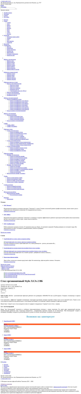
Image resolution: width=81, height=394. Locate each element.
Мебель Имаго (11, 66)
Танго (8, 32)
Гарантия (9, 42)
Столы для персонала (13, 130)
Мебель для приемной (10, 113)
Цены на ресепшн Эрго (16, 116)
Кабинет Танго (11, 73)
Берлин (9, 28)
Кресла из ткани (14, 85)
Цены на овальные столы (17, 149)
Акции (9, 38)
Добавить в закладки (6, 384)
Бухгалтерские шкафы (16, 194)
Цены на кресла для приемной (15, 120)
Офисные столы (8, 129)
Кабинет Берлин (11, 79)
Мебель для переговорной (11, 98)
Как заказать (10, 41)
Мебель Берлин (11, 68)
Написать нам (10, 55)
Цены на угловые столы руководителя (20, 145)
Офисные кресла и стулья (11, 82)
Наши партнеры (11, 49)
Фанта (8, 27)
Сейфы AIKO (10, 125)
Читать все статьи (5, 264)
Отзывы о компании (12, 54)
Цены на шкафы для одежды (18, 162)
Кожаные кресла (14, 89)
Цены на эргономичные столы (18, 133)
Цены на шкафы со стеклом (17, 159)
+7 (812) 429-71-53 (6, 1)
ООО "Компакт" (8, 205)
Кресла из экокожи (15, 88)
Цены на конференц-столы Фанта (19, 100)
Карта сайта (4, 385)
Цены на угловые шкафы (17, 163)
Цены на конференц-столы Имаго (19, 103)
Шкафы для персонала (13, 155)
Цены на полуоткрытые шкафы (18, 157)
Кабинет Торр (10, 76)
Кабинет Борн (11, 75)
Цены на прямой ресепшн (14, 186)
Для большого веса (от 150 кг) (18, 90)
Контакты (6, 44)
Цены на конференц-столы (14, 99)
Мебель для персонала (10, 59)
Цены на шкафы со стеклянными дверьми (21, 169)
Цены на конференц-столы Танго (19, 106)
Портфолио (7, 373)
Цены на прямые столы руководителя (20, 142)
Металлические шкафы (13, 193)
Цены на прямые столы (16, 132)
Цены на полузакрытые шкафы (18, 167)
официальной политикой (60, 387)
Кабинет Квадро (11, 78)
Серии (5, 21)
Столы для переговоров (13, 146)
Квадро (9, 34)
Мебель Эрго (10, 61)
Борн (8, 29)
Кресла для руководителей (14, 83)
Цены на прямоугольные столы (18, 147)
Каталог (6, 19)
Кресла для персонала (13, 92)
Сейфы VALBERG (12, 126)
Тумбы (5, 176)
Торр (8, 31)
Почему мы (10, 51)
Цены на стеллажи (15, 166)
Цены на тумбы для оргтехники (15, 180)
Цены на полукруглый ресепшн (15, 189)
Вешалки (6, 197)
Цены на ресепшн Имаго (17, 118)
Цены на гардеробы (15, 172)
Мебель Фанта (11, 62)
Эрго (8, 24)
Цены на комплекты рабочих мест (19, 139)
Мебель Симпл (11, 65)
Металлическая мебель (10, 192)
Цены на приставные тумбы (14, 177)
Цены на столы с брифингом (18, 137)
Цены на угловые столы (16, 135)
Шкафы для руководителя (14, 165)
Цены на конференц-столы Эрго (19, 102)
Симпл (9, 22)
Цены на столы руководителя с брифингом (21, 143)
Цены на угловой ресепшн (14, 187)
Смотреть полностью (9, 211)
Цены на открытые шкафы (17, 156)
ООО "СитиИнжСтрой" (9, 223)
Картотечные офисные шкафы (11, 257)
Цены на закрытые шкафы (17, 160)
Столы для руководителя (13, 140)
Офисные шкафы (8, 153)
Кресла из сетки (14, 86)
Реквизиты (10, 48)
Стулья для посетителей (13, 93)
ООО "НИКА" (7, 214)
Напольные (10, 199)
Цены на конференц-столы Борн (19, 105)
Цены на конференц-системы (18, 150)
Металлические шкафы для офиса (16, 173)
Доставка (6, 370)
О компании (7, 45)
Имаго (8, 25)
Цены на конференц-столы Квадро (19, 109)
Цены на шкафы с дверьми (17, 170)
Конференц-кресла (12, 95)
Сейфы (6, 123)
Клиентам (6, 35)
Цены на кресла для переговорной (16, 110)
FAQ (8, 39)
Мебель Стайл (11, 63)
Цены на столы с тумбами (17, 136)
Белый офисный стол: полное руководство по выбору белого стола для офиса (22, 248)
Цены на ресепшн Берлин (17, 119)
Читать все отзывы (6, 232)
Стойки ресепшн (8, 184)
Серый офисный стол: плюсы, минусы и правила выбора (17, 238)
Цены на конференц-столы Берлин (19, 108)
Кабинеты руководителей (11, 72)
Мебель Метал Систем (13, 69)
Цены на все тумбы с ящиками (15, 182)
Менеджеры (10, 52)
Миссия (9, 46)
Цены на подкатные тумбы (14, 179)
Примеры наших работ (13, 37)
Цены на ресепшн (12, 115)
